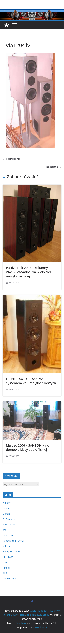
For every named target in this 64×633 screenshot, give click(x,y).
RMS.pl (6, 567)
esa (4, 529)
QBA (5, 562)
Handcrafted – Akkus (14, 540)
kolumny (7, 546)
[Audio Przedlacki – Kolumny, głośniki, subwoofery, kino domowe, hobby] (32, 12)
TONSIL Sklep (10, 578)
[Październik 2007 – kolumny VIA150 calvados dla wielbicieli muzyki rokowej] (32, 187)
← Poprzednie (11, 159)
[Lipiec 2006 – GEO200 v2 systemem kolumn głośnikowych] (32, 297)
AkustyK (7, 502)
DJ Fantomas (10, 519)
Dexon (6, 513)
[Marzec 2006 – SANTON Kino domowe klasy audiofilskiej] (32, 403)
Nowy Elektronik (11, 551)
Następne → (53, 166)
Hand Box (8, 535)
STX (5, 573)
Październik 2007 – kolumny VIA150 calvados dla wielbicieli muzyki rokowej (29, 271)
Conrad (6, 508)
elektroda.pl (9, 524)
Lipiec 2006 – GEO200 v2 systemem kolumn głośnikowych (31, 381)
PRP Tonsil (8, 556)
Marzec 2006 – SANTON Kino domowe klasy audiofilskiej (27, 447)
